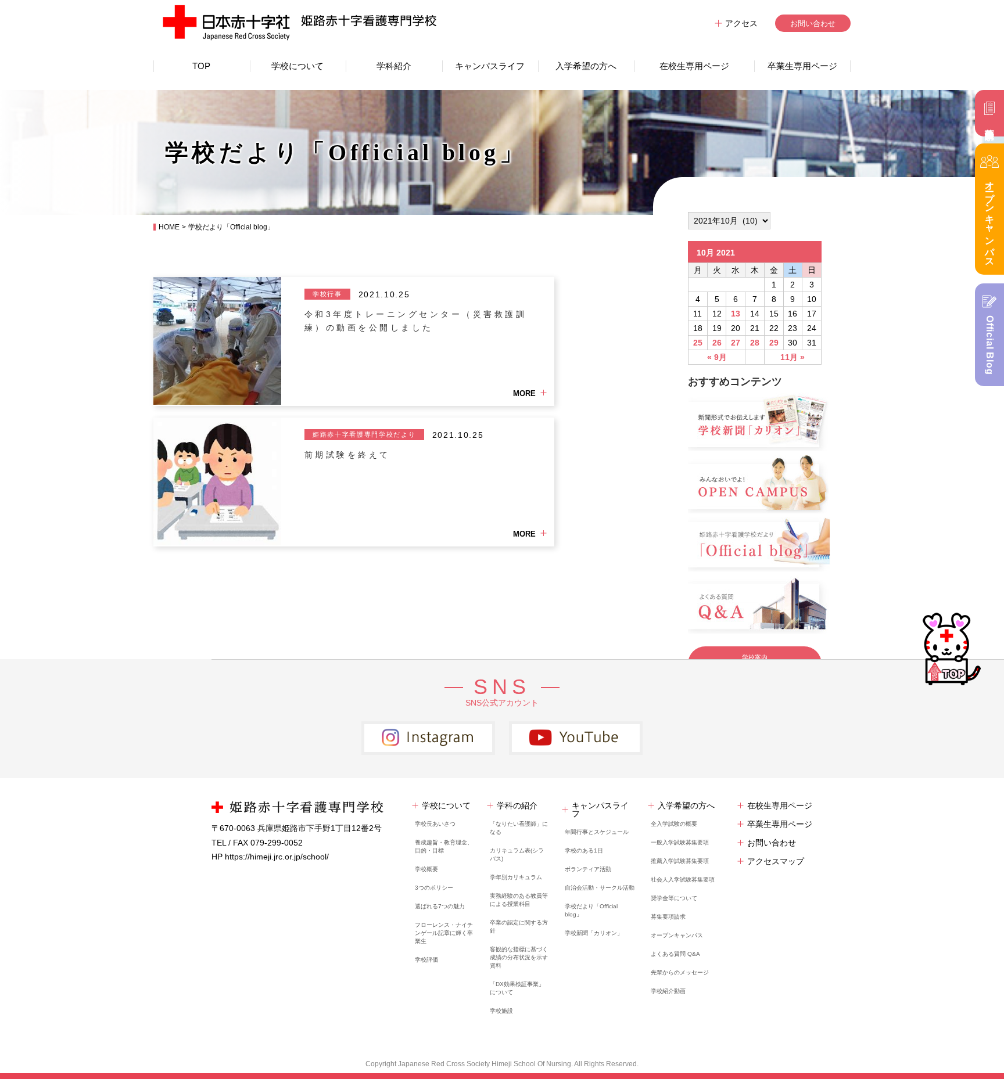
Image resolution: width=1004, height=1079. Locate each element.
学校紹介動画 (668, 991)
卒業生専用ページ (802, 66)
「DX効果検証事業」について (517, 988)
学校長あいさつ (435, 824)
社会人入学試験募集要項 (683, 879)
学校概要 (426, 869)
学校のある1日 (584, 850)
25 (697, 342)
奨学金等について (674, 898)
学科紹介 (393, 66)
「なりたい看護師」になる (519, 828)
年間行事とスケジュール (597, 832)
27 (735, 342)
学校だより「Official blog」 (591, 910)
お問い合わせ (813, 23)
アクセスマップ (775, 861)
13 (735, 313)
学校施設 (501, 1011)
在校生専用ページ (694, 66)
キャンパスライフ (490, 66)
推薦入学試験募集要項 (680, 861)
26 (717, 342)
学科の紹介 (517, 805)
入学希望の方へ (585, 66)
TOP (201, 66)
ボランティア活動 (588, 869)
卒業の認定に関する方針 (519, 926)
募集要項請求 (668, 916)
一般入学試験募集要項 (680, 842)
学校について (297, 66)
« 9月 (717, 357)
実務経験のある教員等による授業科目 (519, 900)
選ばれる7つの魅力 (440, 906)
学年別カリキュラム (516, 877)
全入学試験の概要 (674, 824)
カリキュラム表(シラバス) (517, 854)
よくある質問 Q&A (675, 954)
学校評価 (426, 959)
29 (774, 342)
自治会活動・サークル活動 (599, 887)
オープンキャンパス (677, 935)
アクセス (741, 23)
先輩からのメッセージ (680, 972)
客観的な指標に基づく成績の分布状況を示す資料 (519, 957)
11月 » (792, 357)
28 (754, 342)
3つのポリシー (434, 887)
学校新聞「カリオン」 (594, 933)
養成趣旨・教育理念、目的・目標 (444, 846)
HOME (169, 227)
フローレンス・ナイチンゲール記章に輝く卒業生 (444, 933)
